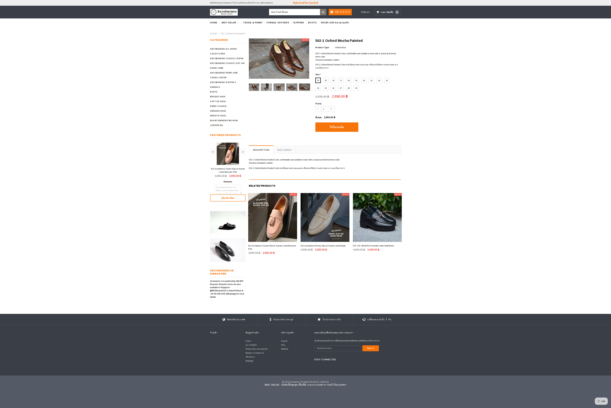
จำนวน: (318, 104)
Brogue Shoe (217, 96)
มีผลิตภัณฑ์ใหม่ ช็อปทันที (305, 2)
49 (356, 88)
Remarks (228, 182)
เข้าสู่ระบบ (365, 12)
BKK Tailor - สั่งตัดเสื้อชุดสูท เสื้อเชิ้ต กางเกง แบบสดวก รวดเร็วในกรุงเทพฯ (305, 384)
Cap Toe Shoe (218, 101)
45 (326, 88)
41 (371, 80)
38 (349, 80)
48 (349, 88)
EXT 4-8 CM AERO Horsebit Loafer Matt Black (373, 246)
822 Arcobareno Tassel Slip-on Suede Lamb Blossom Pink (228, 170)
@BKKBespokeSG (218, 291)
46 (333, 88)
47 (341, 88)
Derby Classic (218, 106)
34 (318, 80)
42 (379, 80)
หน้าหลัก (213, 33)
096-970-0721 (342, 12)
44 (318, 88)
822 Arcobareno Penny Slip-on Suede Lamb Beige (323, 246)
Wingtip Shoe (218, 115)
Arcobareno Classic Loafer (227, 58)
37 (341, 80)
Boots (214, 91)
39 (356, 80)
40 (364, 80)
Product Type (322, 47)
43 (387, 80)
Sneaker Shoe (218, 111)
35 (326, 80)
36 (333, 80)
